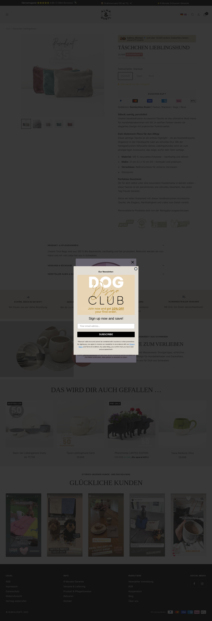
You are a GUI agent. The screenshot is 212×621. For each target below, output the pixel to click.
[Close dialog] (135, 268)
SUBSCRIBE (106, 334)
